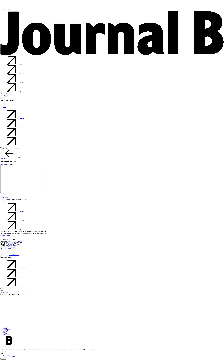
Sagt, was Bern (4, 95)
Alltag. (1, 93)
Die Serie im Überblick (5, 235)
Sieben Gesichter (10, 244)
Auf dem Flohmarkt (12, 242)
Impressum (5, 333)
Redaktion (5, 328)
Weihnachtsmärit (10, 251)
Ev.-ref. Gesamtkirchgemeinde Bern (9, 356)
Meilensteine (5, 331)
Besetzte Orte (9, 257)
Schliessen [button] (3, 147)
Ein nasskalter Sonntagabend (14, 255)
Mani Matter (8, 245)
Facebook (22, 73)
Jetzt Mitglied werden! (7, 329)
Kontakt (4, 332)
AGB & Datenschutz (7, 334)
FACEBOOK (22, 211)
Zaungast (8, 247)
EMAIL (21, 229)
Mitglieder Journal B (6, 355)
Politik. (4, 93)
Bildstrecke (20, 241)
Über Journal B (5, 327)
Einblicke (8, 243)
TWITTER (22, 220)
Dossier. (4, 96)
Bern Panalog (9, 252)
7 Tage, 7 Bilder (3, 158)
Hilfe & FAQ (5, 330)
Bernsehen (10, 246)
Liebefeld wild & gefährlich (12, 254)
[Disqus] (112, 310)
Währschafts (9, 256)
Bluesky (21, 82)
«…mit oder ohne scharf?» (11, 241)
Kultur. (7, 93)
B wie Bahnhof (11, 249)
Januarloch (10, 250)
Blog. (1, 96)
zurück (19, 157)
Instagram (22, 64)
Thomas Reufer (5, 164)
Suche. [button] (7, 96)
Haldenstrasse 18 (12, 248)
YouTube (22, 91)
